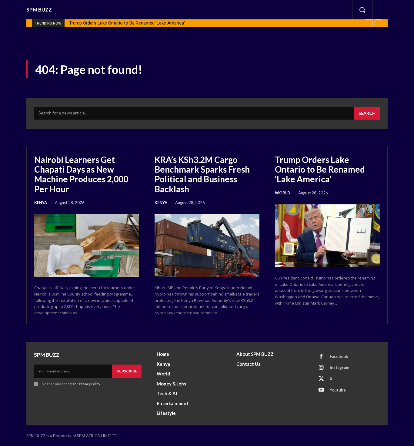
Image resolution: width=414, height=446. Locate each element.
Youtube (338, 390)
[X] (321, 379)
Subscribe (127, 371)
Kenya (40, 202)
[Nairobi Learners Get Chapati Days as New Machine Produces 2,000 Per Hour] (86, 245)
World (282, 192)
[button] (362, 9)
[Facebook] (321, 356)
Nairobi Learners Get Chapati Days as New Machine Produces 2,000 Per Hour (81, 174)
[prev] (368, 23)
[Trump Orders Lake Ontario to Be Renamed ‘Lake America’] (327, 235)
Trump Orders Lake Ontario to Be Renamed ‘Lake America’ (127, 23)
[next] (378, 23)
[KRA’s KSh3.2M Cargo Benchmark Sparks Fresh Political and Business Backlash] (207, 245)
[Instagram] (321, 367)
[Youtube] (321, 390)
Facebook (339, 356)
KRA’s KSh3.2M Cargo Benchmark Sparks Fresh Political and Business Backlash (202, 174)
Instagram (339, 367)
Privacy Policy (89, 384)
